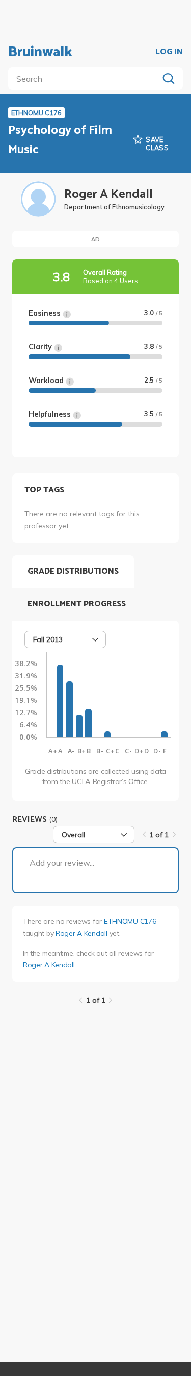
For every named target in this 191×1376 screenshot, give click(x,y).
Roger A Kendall (81, 933)
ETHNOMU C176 (130, 921)
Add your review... (62, 863)
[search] (85, 78)
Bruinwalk (40, 52)
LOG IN (169, 52)
